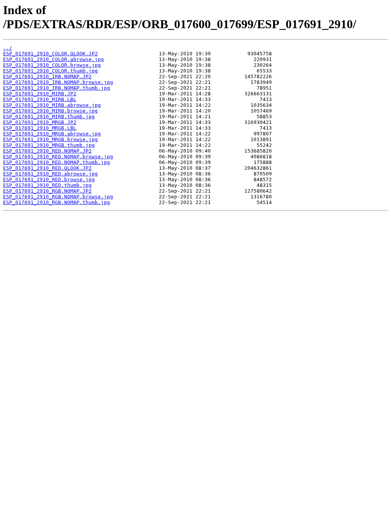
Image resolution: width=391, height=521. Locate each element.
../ (7, 48)
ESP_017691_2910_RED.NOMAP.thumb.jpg (56, 162)
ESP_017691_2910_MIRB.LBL (39, 99)
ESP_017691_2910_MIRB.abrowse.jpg (52, 105)
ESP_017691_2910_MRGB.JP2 (39, 122)
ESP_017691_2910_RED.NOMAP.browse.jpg (58, 156)
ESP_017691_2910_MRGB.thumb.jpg (49, 145)
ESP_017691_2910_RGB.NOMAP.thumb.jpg (56, 202)
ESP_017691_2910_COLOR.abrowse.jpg (53, 59)
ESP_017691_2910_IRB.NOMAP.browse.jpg (58, 82)
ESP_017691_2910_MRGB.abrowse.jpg (52, 134)
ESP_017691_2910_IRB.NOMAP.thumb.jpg (56, 88)
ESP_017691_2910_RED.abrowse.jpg (50, 174)
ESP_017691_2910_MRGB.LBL (39, 128)
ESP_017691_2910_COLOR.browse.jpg (52, 65)
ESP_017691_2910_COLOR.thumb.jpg (50, 71)
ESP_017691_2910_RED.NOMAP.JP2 (47, 151)
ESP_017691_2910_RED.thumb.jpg (47, 185)
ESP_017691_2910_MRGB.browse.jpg (50, 139)
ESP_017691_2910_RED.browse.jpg (49, 179)
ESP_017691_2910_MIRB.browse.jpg (50, 111)
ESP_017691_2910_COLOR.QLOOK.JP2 (50, 53)
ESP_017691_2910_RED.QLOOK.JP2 (47, 168)
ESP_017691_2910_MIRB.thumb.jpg (49, 116)
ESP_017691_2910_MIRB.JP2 (39, 93)
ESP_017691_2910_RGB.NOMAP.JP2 (47, 191)
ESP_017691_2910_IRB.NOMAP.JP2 (47, 76)
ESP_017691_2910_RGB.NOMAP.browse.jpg (58, 196)
